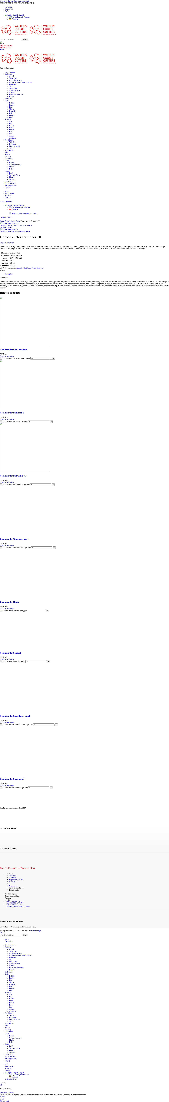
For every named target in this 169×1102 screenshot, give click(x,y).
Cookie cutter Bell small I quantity (15, 421)
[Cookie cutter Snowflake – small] (24, 711)
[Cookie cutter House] (24, 597)
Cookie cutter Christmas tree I (14, 539)
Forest (11, 130)
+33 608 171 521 (5, 48)
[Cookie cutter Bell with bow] (24, 471)
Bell (10, 113)
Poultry (11, 105)
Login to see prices (25, 225)
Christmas (27, 268)
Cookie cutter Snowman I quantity (15, 788)
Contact (12, 882)
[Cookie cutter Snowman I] (24, 775)
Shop (7, 221)
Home (2, 221)
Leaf (11, 173)
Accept (2, 1097)
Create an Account (6, 1093)
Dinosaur (12, 144)
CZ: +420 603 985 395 (15, 902)
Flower (11, 115)
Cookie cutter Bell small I (12, 413)
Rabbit (11, 103)
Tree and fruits (14, 175)
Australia (12, 138)
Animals (12, 221)
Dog (10, 123)
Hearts (11, 163)
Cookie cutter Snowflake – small (15, 716)
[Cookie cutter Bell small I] (24, 408)
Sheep (11, 109)
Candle (11, 93)
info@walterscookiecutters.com (18, 906)
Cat (10, 121)
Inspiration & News (16, 880)
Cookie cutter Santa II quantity (14, 661)
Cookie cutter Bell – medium (13, 349)
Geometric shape (15, 165)
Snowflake (13, 88)
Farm (11, 128)
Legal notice (13, 886)
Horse (11, 126)
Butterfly (12, 111)
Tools (11, 148)
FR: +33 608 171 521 (14, 904)
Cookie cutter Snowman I (12, 779)
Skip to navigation (7, 1)
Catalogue (12, 875)
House (11, 97)
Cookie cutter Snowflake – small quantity (18, 725)
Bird (10, 132)
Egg (10, 107)
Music (11, 167)
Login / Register (10, 1079)
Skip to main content (21, 1)
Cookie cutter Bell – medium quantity (16, 358)
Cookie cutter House (9, 602)
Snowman (13, 78)
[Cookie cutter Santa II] (24, 648)
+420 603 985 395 (6, 46)
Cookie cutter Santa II (10, 653)
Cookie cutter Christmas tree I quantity (17, 547)
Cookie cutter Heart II (8, 231)
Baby (11, 169)
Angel (11, 76)
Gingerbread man (15, 80)
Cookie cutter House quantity (13, 611)
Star (10, 86)
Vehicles (12, 142)
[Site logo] (14, 37)
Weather (12, 179)
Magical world (14, 146)
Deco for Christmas (16, 95)
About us (12, 878)
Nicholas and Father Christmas (20, 82)
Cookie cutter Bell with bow (13, 476)
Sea (10, 134)
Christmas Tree (14, 90)
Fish (10, 117)
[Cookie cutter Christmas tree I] (24, 534)
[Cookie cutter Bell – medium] (24, 345)
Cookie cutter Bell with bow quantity (16, 484)
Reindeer (12, 84)
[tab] (9, 274)
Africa (11, 136)
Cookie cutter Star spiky (9, 225)
